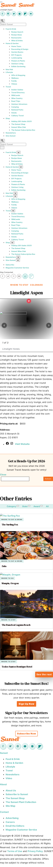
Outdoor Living (17, 64)
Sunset (4, 753)
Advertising (12, 818)
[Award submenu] (41, 506)
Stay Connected (6, 272)
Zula (4, 566)
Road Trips (15, 101)
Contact (4, 812)
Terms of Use (14, 851)
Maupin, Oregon (10, 583)
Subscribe (10, 265)
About (3, 784)
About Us (11, 790)
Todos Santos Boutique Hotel (17, 666)
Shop (8, 118)
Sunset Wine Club (18, 127)
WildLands (15, 95)
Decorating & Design (19, 49)
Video (9, 778)
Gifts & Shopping (18, 75)
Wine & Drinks (17, 40)
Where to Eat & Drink (11, 519)
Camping (15, 107)
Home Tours (16, 46)
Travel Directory (18, 92)
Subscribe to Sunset (17, 794)
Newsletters (11, 133)
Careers (10, 822)
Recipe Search (17, 32)
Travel (8, 87)
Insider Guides (17, 90)
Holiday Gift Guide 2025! (21, 121)
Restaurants (16, 38)
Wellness (15, 78)
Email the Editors (15, 825)
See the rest (44, 674)
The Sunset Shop (18, 124)
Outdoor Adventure (19, 104)
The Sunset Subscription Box (23, 130)
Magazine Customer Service (17, 268)
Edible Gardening (18, 66)
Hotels (14, 113)
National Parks (17, 110)
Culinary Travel (17, 115)
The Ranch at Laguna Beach (16, 624)
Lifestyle (9, 72)
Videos (14, 84)
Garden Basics (17, 52)
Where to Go (7, 578)
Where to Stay (8, 619)
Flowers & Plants (18, 61)
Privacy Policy (35, 851)
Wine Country (16, 98)
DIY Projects (16, 55)
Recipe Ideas (16, 35)
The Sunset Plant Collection (21, 802)
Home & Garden (12, 43)
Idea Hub (9, 69)
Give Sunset (11, 136)
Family (14, 81)
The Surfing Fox (10, 524)
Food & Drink (11, 29)
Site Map (10, 805)
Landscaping (16, 58)
